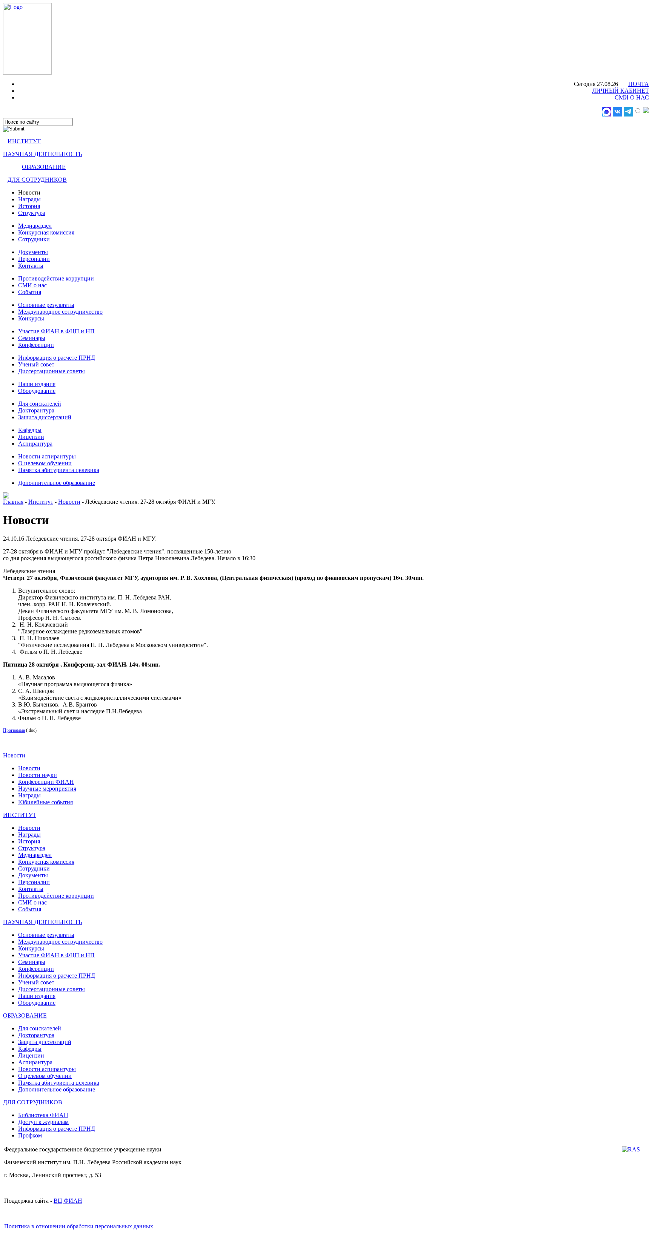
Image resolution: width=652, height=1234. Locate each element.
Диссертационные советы (51, 371)
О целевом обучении (45, 463)
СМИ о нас (32, 285)
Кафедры (30, 430)
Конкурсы (31, 318)
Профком (30, 1135)
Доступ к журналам (43, 1122)
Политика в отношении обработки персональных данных (78, 1226)
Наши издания (36, 384)
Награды (29, 199)
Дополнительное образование (56, 483)
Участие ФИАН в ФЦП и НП (56, 331)
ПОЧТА (638, 84)
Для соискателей (39, 403)
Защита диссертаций (44, 417)
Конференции (36, 345)
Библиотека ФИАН (43, 1115)
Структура (31, 213)
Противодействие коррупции (56, 278)
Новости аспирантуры (47, 456)
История (29, 206)
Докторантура (36, 410)
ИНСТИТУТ (24, 141)
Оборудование (36, 391)
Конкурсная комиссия (46, 232)
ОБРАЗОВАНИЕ (44, 167)
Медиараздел (35, 225)
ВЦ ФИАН (68, 1200)
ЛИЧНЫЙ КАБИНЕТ (620, 90)
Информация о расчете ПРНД (56, 357)
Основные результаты (46, 305)
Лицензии (31, 437)
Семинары (31, 338)
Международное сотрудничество (60, 311)
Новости (69, 501)
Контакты (30, 265)
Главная (13, 501)
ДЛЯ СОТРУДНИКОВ (37, 179)
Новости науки (37, 775)
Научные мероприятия (47, 788)
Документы (33, 252)
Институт (40, 501)
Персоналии (34, 259)
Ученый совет (36, 364)
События (29, 292)
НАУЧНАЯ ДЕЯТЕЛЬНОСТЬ (42, 154)
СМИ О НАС (632, 97)
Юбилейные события (45, 802)
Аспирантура (35, 443)
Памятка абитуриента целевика (58, 470)
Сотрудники (34, 239)
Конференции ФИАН (46, 782)
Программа (14, 730)
